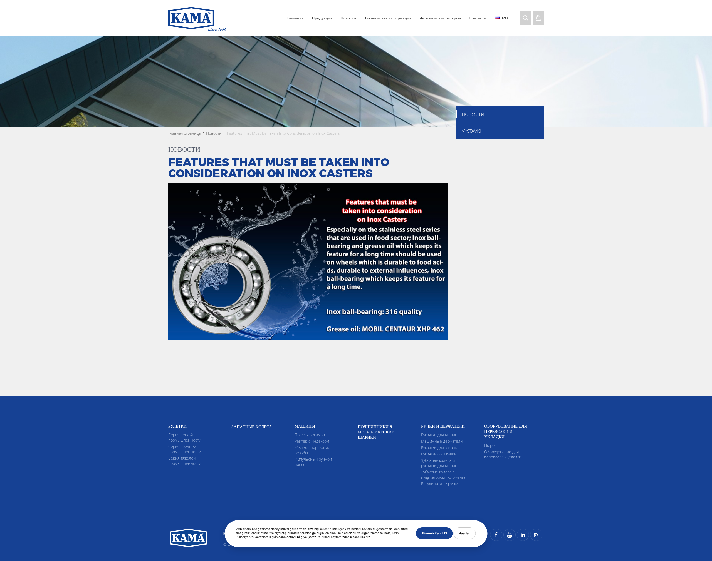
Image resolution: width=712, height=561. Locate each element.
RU (505, 17)
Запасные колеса (251, 426)
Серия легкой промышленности (184, 437)
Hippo (489, 445)
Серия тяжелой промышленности (184, 460)
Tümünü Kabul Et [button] (434, 533)
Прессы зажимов (310, 434)
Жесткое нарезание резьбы (312, 450)
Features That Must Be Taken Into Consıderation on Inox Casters (283, 133)
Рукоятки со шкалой (438, 454)
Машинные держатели (442, 441)
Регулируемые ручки (439, 483)
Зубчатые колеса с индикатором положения (443, 474)
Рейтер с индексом (312, 441)
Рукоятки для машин (439, 434)
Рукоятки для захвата (439, 447)
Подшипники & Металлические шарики (376, 432)
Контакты (478, 17)
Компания (294, 17)
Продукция (322, 17)
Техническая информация (387, 17)
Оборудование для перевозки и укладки (502, 454)
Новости (348, 17)
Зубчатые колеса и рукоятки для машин (439, 463)
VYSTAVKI (471, 131)
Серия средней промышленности (184, 449)
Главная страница (184, 133)
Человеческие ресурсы (440, 17)
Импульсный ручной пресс (313, 462)
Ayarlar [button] (464, 533)
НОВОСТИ (473, 114)
